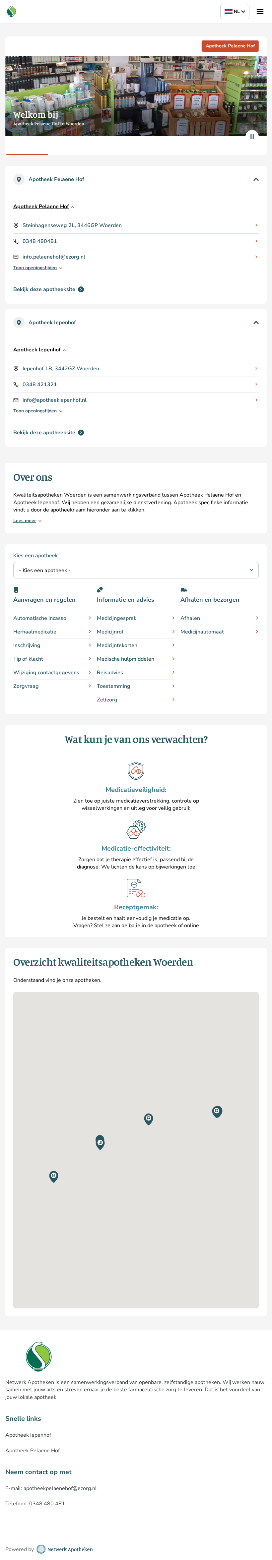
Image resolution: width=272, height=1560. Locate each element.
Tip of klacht (28, 659)
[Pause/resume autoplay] (252, 136)
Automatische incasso (39, 618)
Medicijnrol (110, 631)
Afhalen (190, 618)
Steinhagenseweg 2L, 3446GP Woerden (72, 225)
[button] (100, 1144)
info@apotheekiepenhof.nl (55, 400)
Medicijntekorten (117, 645)
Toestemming (113, 686)
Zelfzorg (107, 699)
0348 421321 (40, 384)
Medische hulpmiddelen (125, 659)
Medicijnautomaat (202, 631)
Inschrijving (26, 645)
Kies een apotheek (35, 555)
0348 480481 (40, 241)
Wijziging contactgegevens (46, 672)
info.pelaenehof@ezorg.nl (54, 257)
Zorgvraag (26, 686)
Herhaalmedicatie (34, 631)
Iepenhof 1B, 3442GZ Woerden (61, 368)
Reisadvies (110, 672)
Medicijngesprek (116, 618)
